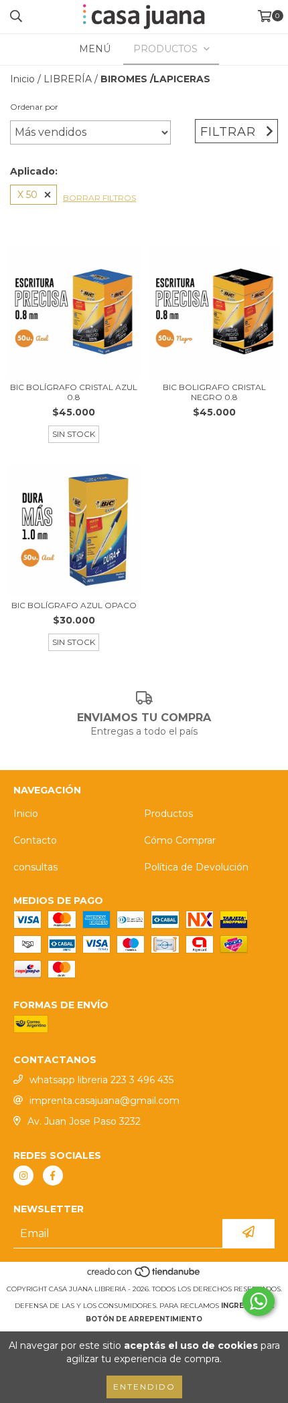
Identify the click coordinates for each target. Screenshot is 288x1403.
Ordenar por (34, 107)
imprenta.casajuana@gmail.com (104, 1101)
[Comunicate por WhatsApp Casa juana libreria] (258, 1301)
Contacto (35, 840)
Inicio (22, 79)
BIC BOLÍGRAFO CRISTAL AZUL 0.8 (73, 392)
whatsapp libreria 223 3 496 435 (101, 1080)
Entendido (144, 1387)
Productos (168, 814)
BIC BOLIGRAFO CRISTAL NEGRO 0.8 (214, 392)
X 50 (27, 195)
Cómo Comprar (180, 840)
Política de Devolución (196, 867)
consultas (35, 867)
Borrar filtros (99, 198)
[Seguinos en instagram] (23, 1175)
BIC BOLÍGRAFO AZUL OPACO (74, 605)
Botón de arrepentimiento (144, 1319)
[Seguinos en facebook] (53, 1175)
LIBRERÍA (68, 79)
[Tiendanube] (144, 1275)
